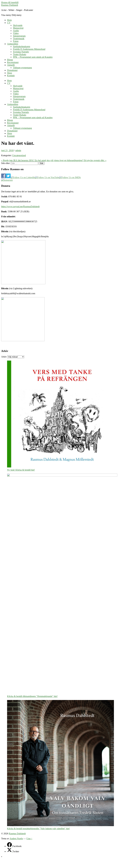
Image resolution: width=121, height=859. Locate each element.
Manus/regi (18, 28)
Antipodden (12, 44)
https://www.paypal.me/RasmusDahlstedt (20, 206)
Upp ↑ (29, 838)
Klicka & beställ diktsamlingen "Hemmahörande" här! (32, 696)
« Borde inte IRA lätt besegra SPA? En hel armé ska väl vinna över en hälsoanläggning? (42, 160)
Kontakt (11, 75)
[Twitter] (9, 851)
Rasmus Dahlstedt (9, 5)
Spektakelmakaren (21, 46)
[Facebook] (9, 846)
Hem (9, 20)
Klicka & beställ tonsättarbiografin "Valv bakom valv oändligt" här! (38, 828)
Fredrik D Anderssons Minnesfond (29, 49)
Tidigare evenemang (22, 67)
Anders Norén (16, 838)
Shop (9, 73)
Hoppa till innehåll (9, 2)
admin (18, 150)
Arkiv (4, 356)
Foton (15, 41)
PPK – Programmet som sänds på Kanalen (33, 57)
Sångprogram (19, 36)
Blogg (10, 59)
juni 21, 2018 (7, 150)
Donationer (12, 70)
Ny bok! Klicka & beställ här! (21, 470)
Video (16, 33)
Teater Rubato (19, 54)
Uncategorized (19, 155)
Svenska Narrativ (21, 52)
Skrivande (17, 25)
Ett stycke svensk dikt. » (95, 160)
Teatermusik (18, 38)
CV (8, 22)
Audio (16, 30)
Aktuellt (11, 65)
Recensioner (13, 62)
